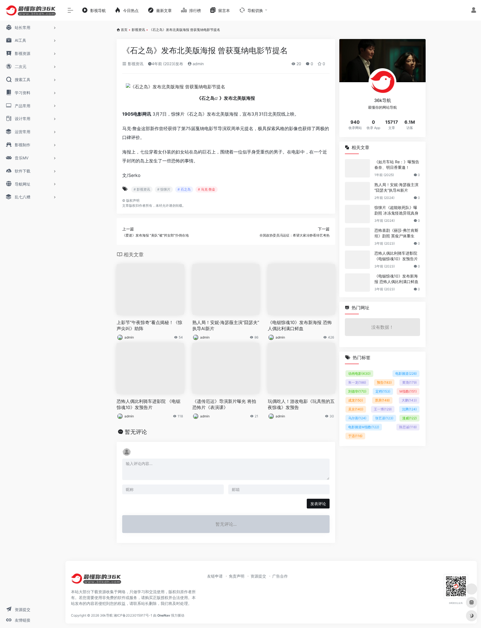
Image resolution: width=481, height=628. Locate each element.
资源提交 (258, 576)
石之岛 (208, 98)
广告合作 (280, 576)
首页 (124, 30)
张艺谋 (384, 418)
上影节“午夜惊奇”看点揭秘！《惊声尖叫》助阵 (149, 326)
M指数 (408, 391)
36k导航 (106, 615)
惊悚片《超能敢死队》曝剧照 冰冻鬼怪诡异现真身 (396, 210)
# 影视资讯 (142, 189)
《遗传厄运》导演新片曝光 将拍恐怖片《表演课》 (224, 404)
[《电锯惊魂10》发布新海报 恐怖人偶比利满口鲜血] (357, 282)
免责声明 (236, 576)
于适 (355, 436)
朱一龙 (357, 382)
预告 (384, 382)
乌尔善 (357, 418)
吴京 (355, 409)
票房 (382, 400)
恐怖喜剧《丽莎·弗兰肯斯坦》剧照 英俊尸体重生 (396, 233)
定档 (383, 391)
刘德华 (357, 391)
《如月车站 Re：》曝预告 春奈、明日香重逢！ (396, 164)
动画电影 (359, 373)
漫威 (409, 418)
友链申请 (215, 576)
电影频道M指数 (363, 427)
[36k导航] (96, 580)
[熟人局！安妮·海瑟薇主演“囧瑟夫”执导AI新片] (357, 191)
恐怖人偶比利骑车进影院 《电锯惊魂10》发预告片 (148, 404)
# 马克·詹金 (206, 189)
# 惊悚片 (163, 189)
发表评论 (318, 503)
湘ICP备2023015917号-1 (133, 615)
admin (198, 63)
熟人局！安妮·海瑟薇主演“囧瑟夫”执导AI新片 (225, 326)
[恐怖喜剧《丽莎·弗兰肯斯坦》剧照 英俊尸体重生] (357, 237)
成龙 (355, 400)
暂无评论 (136, 432)
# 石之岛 (184, 189)
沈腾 (409, 409)
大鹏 (409, 400)
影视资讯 (138, 30)
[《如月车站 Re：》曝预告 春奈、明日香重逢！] (357, 168)
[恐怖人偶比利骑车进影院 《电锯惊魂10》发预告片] (357, 259)
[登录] (474, 11)
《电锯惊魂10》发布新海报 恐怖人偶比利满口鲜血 (300, 326)
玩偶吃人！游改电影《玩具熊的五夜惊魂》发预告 (301, 404)
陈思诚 (408, 427)
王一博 (383, 409)
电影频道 (406, 373)
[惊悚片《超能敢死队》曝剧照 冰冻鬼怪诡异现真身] (357, 214)
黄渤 (409, 382)
